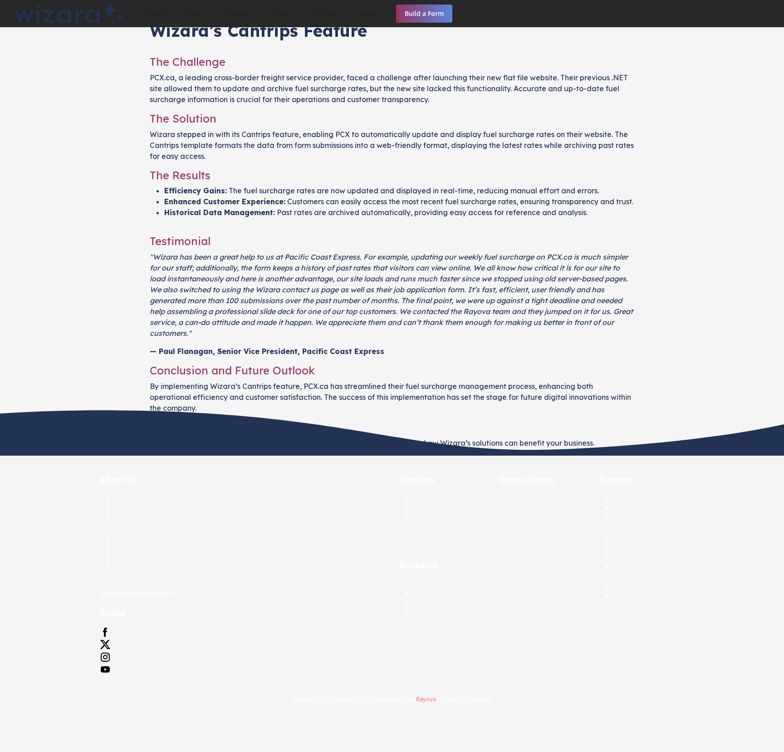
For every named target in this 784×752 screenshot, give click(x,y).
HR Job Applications (543, 576)
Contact (369, 13)
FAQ (619, 517)
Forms (283, 13)
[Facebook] (105, 632)
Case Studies (433, 593)
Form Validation (437, 613)
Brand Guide (632, 566)
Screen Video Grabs (643, 596)
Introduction (133, 498)
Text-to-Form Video (542, 605)
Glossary (626, 527)
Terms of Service (638, 556)
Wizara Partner (137, 556)
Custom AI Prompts (642, 586)
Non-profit (429, 537)
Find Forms (530, 527)
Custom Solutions (440, 507)
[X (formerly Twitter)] (105, 644)
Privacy (624, 547)
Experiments (433, 603)
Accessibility (632, 498)
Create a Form (435, 498)
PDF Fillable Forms (541, 586)
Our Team (129, 507)
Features (239, 13)
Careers (126, 527)
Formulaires (532, 537)
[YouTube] (105, 669)
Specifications (534, 596)
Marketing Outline (641, 576)
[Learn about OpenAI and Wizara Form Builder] (392, 723)
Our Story (128, 517)
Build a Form (424, 13)
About (195, 13)
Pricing (325, 13)
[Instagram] (105, 657)
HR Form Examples (542, 566)
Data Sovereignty (140, 537)
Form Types (531, 556)
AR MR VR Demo (438, 583)
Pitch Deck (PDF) (138, 566)
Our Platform (633, 537)
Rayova (426, 699)
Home (156, 13)
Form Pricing (433, 527)
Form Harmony (436, 517)
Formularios (532, 547)
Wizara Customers (142, 547)
